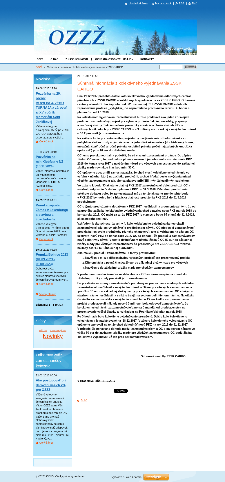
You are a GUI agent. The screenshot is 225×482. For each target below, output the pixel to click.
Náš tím (43, 330)
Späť (84, 400)
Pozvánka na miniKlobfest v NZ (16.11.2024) (49, 161)
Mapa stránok (163, 3)
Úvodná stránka (138, 3)
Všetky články (47, 294)
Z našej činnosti (76, 59)
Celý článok (46, 141)
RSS (181, 3)
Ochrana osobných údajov (114, 59)
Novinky (53, 336)
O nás (54, 59)
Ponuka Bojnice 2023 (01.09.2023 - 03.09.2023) (52, 259)
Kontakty (147, 59)
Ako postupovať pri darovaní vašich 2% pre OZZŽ (51, 385)
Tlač (194, 3)
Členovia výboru (58, 330)
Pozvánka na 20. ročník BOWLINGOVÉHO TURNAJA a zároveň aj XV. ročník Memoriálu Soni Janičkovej (51, 108)
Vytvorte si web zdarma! (126, 477)
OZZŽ (40, 59)
